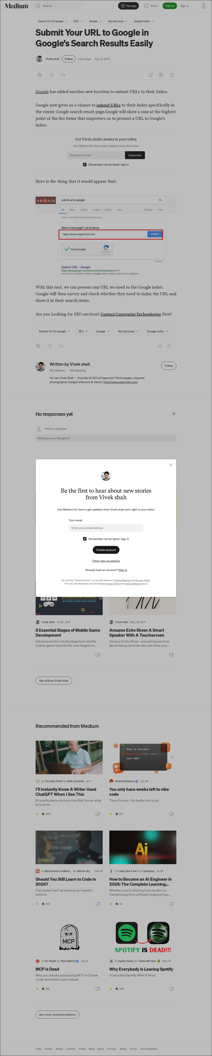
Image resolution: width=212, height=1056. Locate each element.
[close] (171, 465)
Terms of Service (122, 580)
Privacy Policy (143, 580)
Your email (75, 520)
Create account (106, 550)
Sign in (123, 570)
